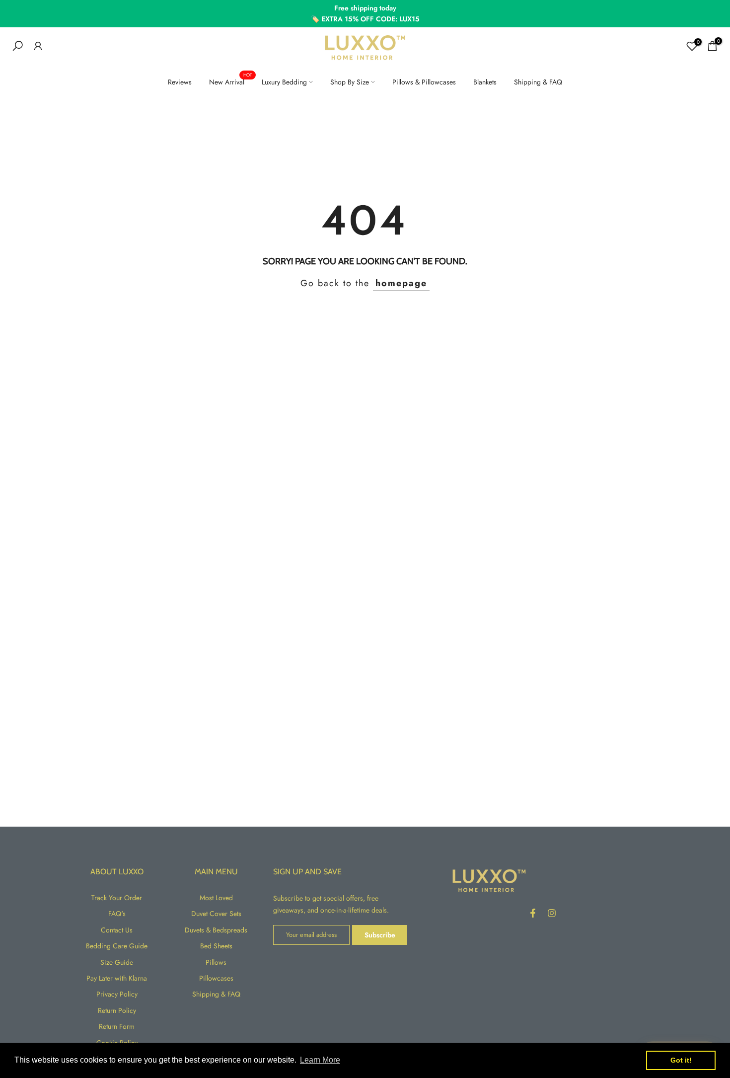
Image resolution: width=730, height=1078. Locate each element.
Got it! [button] (681, 1060)
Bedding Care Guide (116, 946)
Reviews (180, 82)
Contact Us (117, 930)
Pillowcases (216, 978)
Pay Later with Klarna (116, 978)
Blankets (485, 82)
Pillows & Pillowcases (424, 82)
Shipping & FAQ (538, 82)
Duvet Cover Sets (216, 914)
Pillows (216, 962)
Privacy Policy (117, 994)
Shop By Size (349, 82)
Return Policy (117, 1010)
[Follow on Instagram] (551, 913)
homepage (401, 283)
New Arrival (230, 81)
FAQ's (117, 914)
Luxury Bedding (284, 82)
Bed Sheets (216, 946)
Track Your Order (116, 898)
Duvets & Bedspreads (216, 930)
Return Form (117, 1026)
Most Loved (216, 898)
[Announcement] (365, 13)
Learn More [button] (320, 1060)
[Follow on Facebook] (532, 913)
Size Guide (116, 962)
